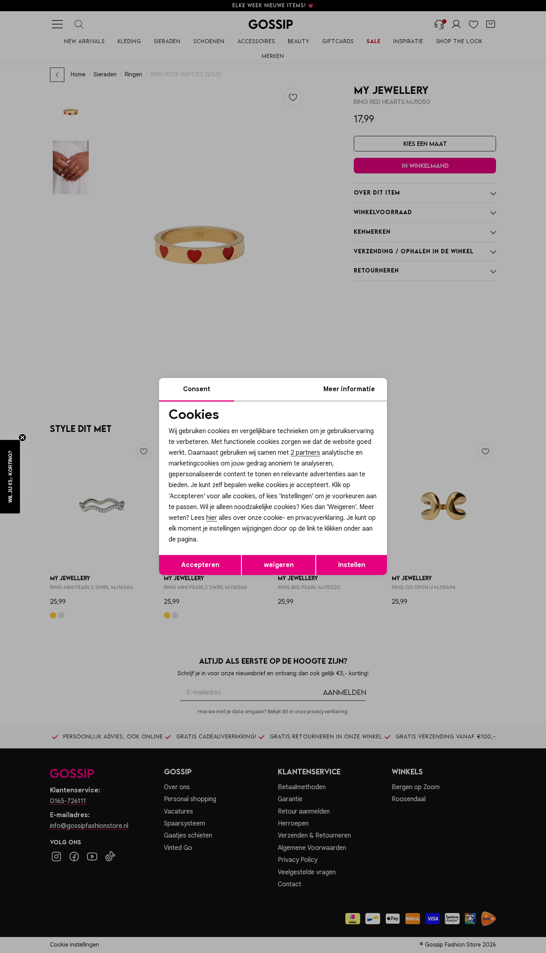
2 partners (305, 453)
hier (211, 518)
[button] (10, 476)
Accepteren (200, 565)
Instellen (351, 565)
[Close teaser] (22, 438)
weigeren (279, 565)
